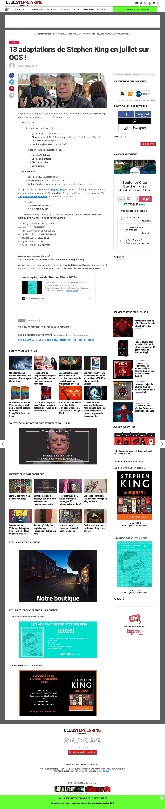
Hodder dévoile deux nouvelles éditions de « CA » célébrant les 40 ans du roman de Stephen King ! (145, 347)
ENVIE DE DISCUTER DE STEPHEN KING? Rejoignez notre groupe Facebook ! (56, 339)
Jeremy (20, 65)
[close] (162, 797)
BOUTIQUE (102, 9)
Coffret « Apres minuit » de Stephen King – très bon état (95, 528)
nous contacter (104, 770)
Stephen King (35, 9)
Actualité (19, 9)
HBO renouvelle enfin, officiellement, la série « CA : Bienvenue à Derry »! (145, 324)
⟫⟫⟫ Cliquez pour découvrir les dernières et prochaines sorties (132, 452)
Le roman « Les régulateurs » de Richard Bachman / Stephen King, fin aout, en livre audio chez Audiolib (145, 369)
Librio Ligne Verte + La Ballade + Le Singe (19, 497)
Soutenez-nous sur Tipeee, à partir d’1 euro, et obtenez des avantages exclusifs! (45, 499)
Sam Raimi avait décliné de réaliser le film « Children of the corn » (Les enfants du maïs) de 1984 (70, 408)
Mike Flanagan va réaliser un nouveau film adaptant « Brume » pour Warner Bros (20, 376)
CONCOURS (89, 9)
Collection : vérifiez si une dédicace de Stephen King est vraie (95, 498)
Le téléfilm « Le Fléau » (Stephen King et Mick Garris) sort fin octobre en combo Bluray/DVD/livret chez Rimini (19, 409)
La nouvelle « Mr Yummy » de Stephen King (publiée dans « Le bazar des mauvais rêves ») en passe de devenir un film (94, 409)
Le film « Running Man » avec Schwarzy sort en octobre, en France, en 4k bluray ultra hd (45, 406)
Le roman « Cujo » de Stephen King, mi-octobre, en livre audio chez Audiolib (145, 388)
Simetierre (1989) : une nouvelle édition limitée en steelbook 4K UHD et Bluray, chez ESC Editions (95, 378)
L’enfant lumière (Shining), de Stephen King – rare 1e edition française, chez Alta (19, 529)
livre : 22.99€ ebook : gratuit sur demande (134, 591)
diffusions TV (32, 320)
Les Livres (51, 9)
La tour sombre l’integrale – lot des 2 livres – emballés (68, 528)
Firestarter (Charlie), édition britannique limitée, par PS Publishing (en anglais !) (70, 499)
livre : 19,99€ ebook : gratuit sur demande (134, 524)
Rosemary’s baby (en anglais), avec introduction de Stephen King (45, 529)
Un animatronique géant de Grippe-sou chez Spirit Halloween (144, 408)
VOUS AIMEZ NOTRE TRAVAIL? (135, 9)
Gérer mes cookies (82, 793)
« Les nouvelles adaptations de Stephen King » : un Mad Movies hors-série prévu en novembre (45, 378)
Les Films (65, 9)
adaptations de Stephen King (33, 196)
